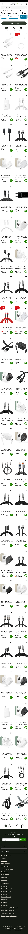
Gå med (22, 840)
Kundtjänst (4, 847)
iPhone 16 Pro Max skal (7, 889)
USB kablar (4, 880)
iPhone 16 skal (4, 894)
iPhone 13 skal (4, 905)
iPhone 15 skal (4, 899)
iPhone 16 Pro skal (6, 891)
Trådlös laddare (5, 874)
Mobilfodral (4, 861)
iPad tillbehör (4, 872)
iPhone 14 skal (4, 902)
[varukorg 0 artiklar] (25, 4)
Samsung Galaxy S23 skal (8, 913)
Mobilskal (3, 858)
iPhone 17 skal (4, 886)
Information (5, 852)
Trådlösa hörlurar (5, 863)
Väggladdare (4, 877)
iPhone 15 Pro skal (6, 897)
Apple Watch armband (7, 869)
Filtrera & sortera (15, 23)
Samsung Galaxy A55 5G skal (8, 916)
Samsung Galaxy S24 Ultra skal (9, 908)
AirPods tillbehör (5, 866)
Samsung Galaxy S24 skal (8, 910)
